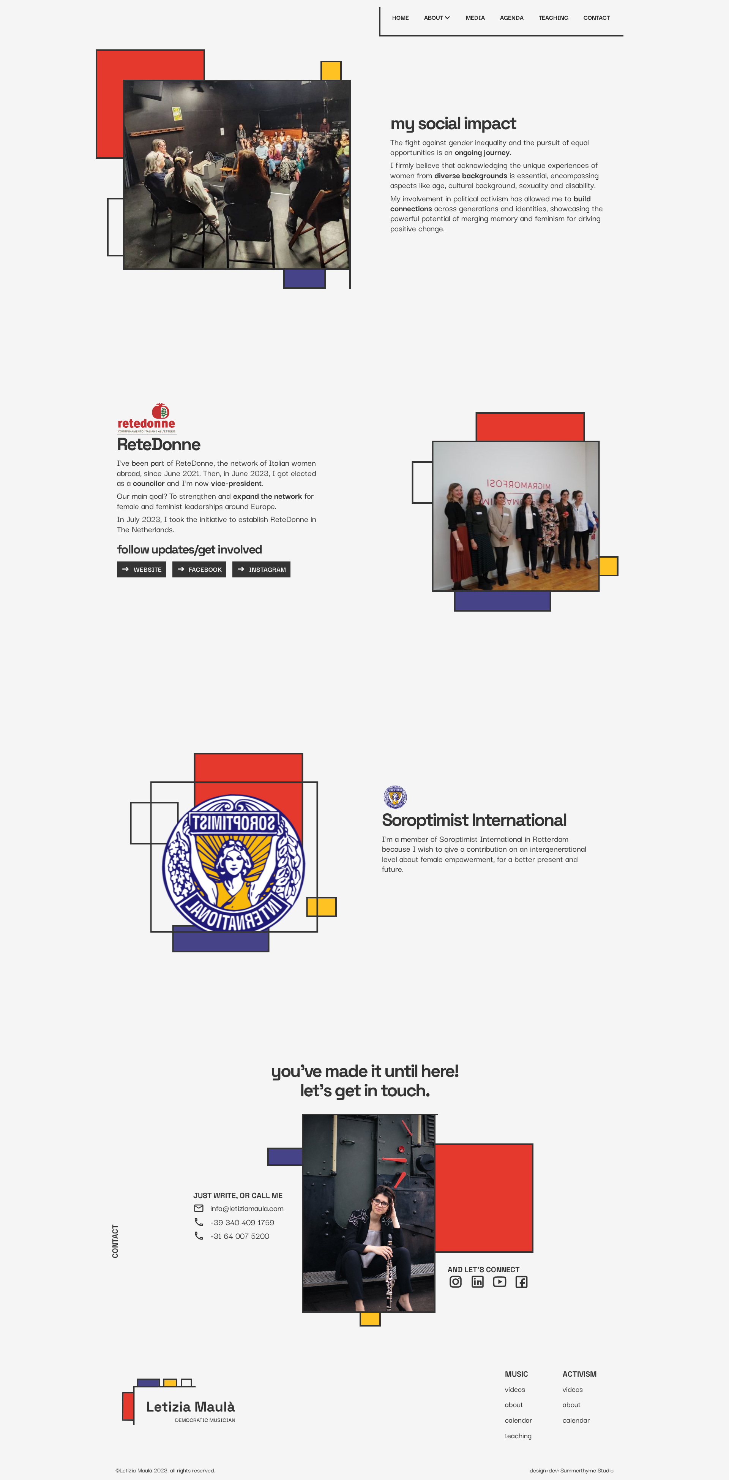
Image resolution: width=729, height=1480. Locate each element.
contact (597, 17)
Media (475, 17)
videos (515, 1389)
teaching (554, 17)
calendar (518, 1420)
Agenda (512, 17)
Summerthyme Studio (587, 1469)
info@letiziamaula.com (247, 1208)
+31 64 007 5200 (239, 1235)
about (514, 1404)
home (401, 17)
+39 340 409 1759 (242, 1222)
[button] (438, 17)
